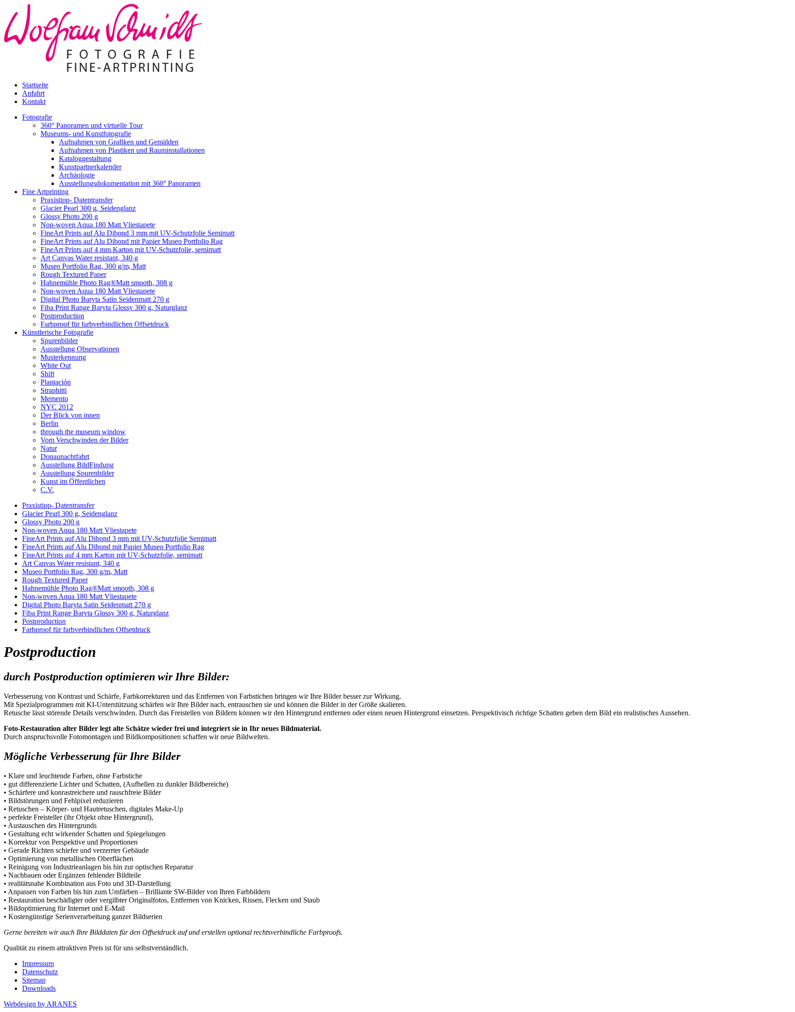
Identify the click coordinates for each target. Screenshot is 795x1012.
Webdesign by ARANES (40, 1004)
